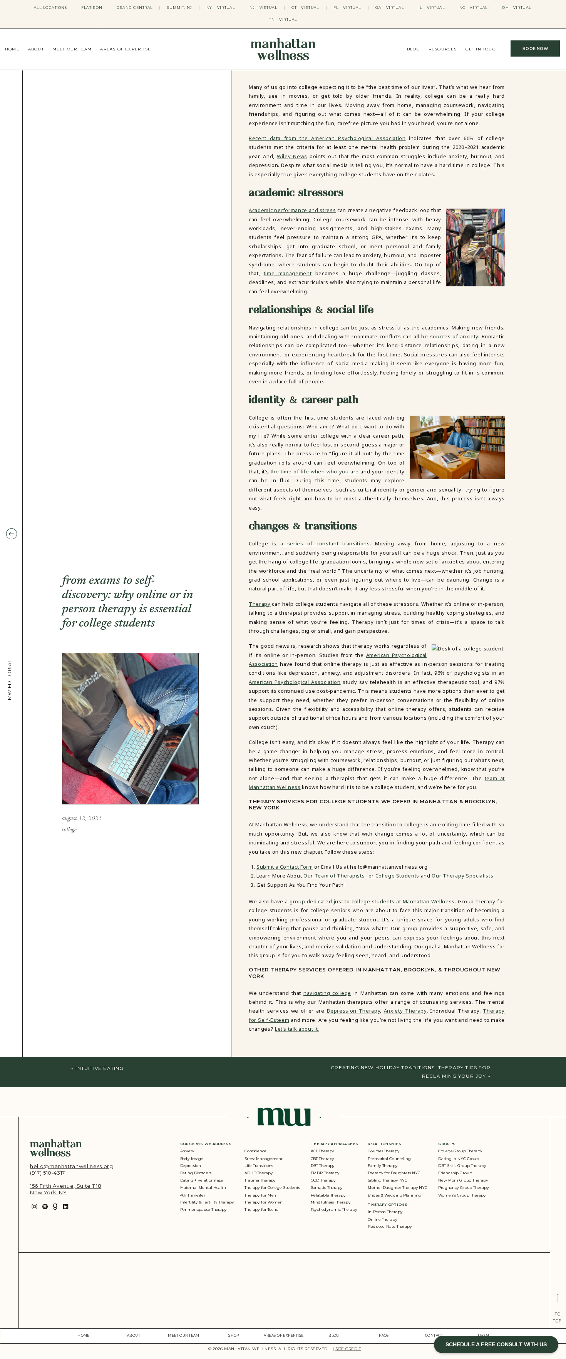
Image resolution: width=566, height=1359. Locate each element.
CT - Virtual (305, 7)
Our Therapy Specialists (462, 875)
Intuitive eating (99, 1068)
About (36, 49)
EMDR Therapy (325, 1173)
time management (288, 273)
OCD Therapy (323, 1180)
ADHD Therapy (258, 1173)
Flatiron (91, 7)
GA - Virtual (389, 7)
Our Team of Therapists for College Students (361, 875)
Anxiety (187, 1151)
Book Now (535, 48)
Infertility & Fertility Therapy (207, 1202)
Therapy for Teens (261, 1209)
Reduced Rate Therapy (390, 1226)
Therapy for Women (263, 1202)
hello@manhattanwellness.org (71, 1166)
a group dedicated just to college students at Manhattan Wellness (370, 901)
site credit (348, 1348)
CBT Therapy (323, 1158)
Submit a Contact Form (284, 866)
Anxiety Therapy (405, 1010)
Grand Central (135, 7)
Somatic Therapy (327, 1187)
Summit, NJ (179, 7)
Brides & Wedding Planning (394, 1194)
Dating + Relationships (201, 1180)
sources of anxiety (454, 336)
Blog (413, 49)
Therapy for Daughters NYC (394, 1173)
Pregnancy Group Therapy (463, 1187)
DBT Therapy (323, 1165)
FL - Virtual (347, 7)
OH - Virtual (516, 7)
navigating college (327, 993)
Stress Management (263, 1158)
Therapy (260, 603)
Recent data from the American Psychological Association (327, 138)
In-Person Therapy (385, 1212)
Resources (443, 49)
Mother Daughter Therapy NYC (397, 1187)
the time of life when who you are (315, 471)
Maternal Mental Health (203, 1187)
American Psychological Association (295, 682)
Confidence (255, 1151)
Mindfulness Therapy (331, 1202)
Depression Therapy (353, 1010)
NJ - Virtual (264, 7)
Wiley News (292, 156)
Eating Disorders (195, 1173)
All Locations (50, 7)
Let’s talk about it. (297, 1028)
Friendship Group (455, 1173)
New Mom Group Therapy (463, 1180)
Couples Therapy (383, 1151)
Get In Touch (482, 49)
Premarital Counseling (389, 1158)
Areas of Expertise (125, 49)
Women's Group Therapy (462, 1194)
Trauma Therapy (260, 1180)
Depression (190, 1165)
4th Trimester (193, 1194)
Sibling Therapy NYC (387, 1180)
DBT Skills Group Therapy (462, 1165)
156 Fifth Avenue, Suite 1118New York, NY (65, 1189)
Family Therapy (382, 1165)
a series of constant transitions (325, 543)
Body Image (192, 1158)
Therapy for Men (260, 1194)
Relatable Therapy (328, 1194)
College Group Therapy (460, 1151)
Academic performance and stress (292, 210)
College (69, 830)
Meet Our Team (72, 49)
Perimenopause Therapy (203, 1209)
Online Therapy (382, 1219)
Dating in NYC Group (458, 1158)
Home (12, 49)
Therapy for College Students (272, 1187)
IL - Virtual (432, 7)
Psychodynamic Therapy (334, 1209)
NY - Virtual (220, 7)
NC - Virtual (473, 7)
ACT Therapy (323, 1151)
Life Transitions (258, 1165)
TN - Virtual (283, 19)
